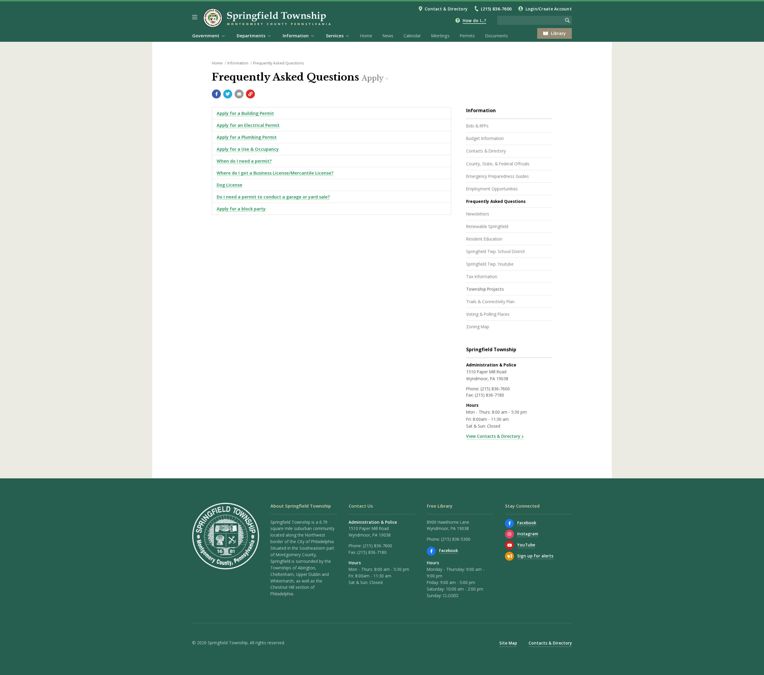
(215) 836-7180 (489, 395)
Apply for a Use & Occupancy (248, 149)
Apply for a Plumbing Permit (247, 137)
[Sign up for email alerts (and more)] (509, 556)
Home (366, 35)
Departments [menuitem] (251, 35)
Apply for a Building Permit (245, 113)
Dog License (229, 185)
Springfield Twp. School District (495, 251)
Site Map (508, 643)
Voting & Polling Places (487, 314)
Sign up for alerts (535, 556)
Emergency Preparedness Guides (497, 176)
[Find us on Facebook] (431, 551)
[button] (194, 17)
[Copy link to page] (250, 94)
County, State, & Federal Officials (497, 164)
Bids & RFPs (477, 126)
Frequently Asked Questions (278, 63)
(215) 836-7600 (496, 9)
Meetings (440, 35)
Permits (467, 35)
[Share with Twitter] (227, 94)
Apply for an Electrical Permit (248, 125)
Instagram (527, 534)
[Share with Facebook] (216, 94)
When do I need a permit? (244, 161)
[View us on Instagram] (509, 534)
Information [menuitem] (296, 35)
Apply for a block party (241, 209)
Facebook (448, 550)
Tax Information (481, 276)
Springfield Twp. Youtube (490, 264)
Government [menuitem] (205, 35)
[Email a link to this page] (239, 94)
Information (237, 63)
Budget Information (485, 138)
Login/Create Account (549, 9)
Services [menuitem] (335, 35)
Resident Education (484, 239)
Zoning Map (477, 326)
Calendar (412, 35)
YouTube (526, 545)
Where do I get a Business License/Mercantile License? (275, 173)
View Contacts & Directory (493, 436)
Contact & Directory (446, 9)
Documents (496, 35)
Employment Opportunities (492, 189)
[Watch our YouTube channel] (509, 545)
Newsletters (477, 214)
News (387, 35)
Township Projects (485, 289)
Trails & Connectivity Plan (490, 301)
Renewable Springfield (487, 226)
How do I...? (474, 20)
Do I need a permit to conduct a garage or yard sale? (273, 197)
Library (558, 33)
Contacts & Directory (486, 151)
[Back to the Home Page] (268, 17)
